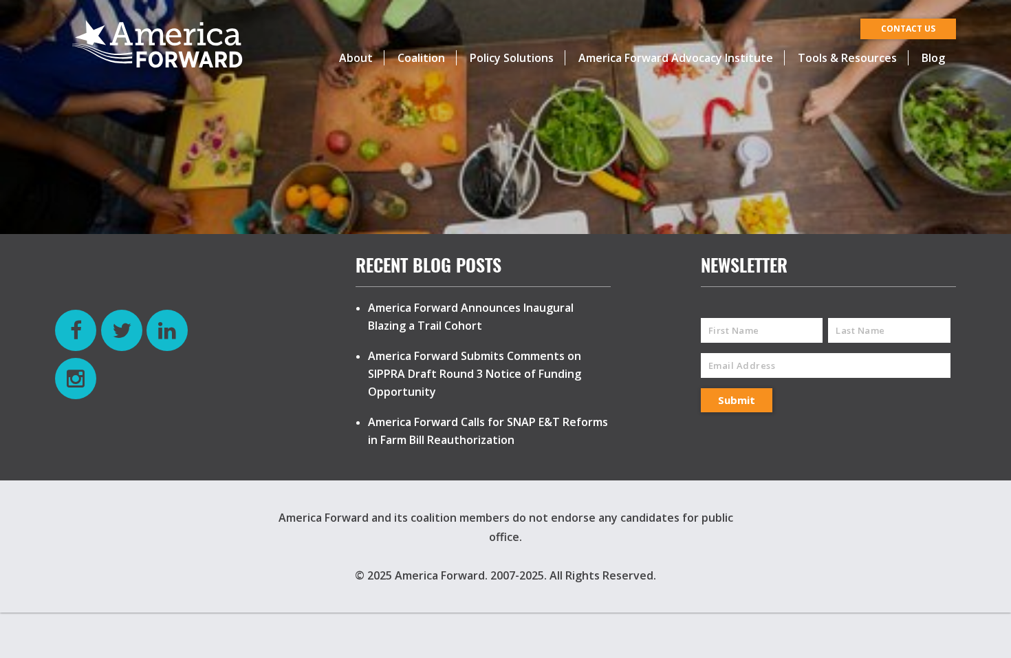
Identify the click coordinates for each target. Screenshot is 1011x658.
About (356, 57)
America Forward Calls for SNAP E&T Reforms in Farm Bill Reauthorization (488, 430)
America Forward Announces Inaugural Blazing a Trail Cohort (471, 316)
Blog (933, 57)
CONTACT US (908, 28)
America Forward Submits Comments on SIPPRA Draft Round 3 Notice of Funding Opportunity (474, 373)
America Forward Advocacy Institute (675, 57)
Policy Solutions (512, 57)
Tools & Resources (847, 57)
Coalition (421, 57)
